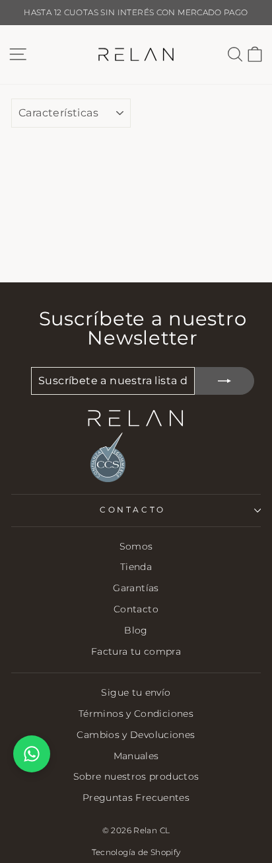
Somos (136, 546)
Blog (135, 630)
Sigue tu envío (135, 692)
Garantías (135, 588)
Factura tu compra (136, 651)
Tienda (136, 566)
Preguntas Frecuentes (136, 797)
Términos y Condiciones (136, 713)
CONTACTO (132, 509)
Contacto (136, 609)
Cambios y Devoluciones (136, 734)
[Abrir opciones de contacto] (31, 753)
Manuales (136, 756)
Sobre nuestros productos (136, 776)
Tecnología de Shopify (136, 852)
